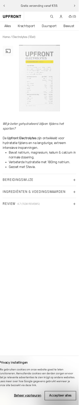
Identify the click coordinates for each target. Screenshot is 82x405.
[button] (4, 5)
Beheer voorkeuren (27, 396)
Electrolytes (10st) (23, 37)
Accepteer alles (60, 396)
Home (6, 37)
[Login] (61, 17)
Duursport (49, 26)
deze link (30, 385)
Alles (7, 26)
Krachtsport (26, 26)
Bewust (68, 26)
